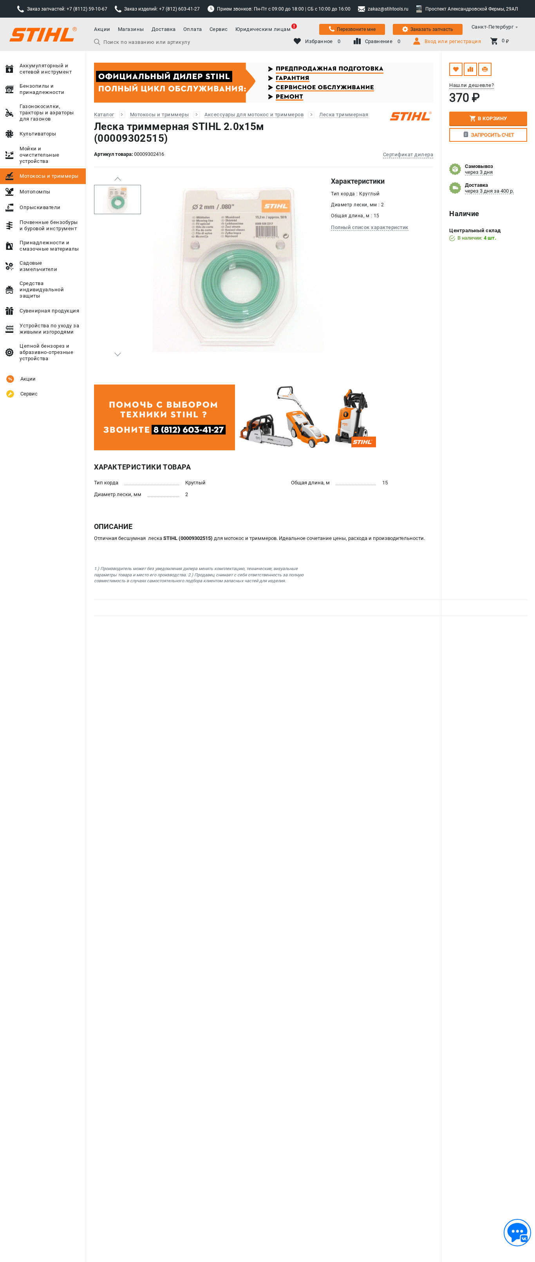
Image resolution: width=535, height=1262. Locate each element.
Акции (102, 29)
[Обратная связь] (517, 1232)
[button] (117, 179)
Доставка (164, 29)
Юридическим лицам (263, 29)
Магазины (131, 29)
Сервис (219, 29)
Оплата (192, 29)
